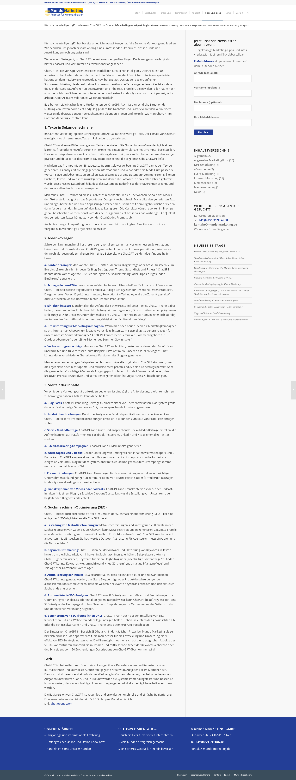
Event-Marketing (204, 174)
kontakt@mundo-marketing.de (144, 2)
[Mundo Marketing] (70, 12)
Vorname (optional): (207, 87)
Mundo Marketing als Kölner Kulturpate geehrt (216, 300)
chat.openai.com (61, 704)
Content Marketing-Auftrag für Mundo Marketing (217, 284)
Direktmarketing (204, 165)
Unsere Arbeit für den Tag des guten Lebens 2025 (217, 251)
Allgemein (200, 156)
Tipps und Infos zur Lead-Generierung (212, 313)
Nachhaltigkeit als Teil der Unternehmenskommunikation (221, 319)
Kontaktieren (202, 216)
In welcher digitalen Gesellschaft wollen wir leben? (218, 306)
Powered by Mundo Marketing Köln (96, 775)
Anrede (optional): (206, 72)
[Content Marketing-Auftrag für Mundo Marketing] (293, 390)
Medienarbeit (202, 183)
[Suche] (248, 12)
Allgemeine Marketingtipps (211, 160)
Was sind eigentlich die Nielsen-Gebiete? (213, 277)
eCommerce (202, 169)
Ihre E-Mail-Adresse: (207, 117)
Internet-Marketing (206, 178)
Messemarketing (204, 187)
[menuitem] (138, 12)
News (197, 192)
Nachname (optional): (208, 102)
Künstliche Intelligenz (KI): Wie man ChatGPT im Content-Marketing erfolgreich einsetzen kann (104, 25)
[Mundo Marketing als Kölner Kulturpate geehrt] (2, 390)
